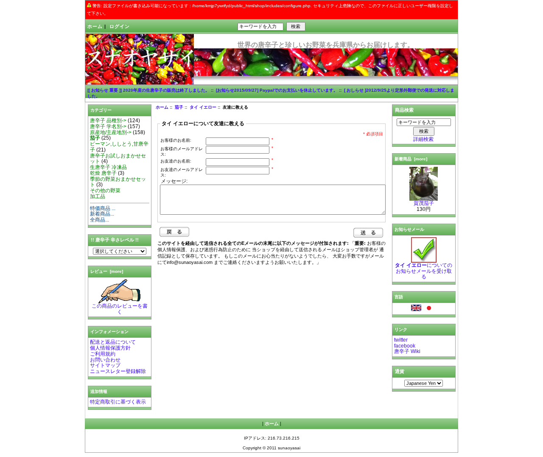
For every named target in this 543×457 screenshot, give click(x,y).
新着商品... (102, 214)
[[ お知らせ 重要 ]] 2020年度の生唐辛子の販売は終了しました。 (148, 90)
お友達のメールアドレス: (181, 172)
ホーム (95, 26)
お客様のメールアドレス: (181, 151)
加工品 (97, 196)
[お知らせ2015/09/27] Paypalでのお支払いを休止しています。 (277, 90)
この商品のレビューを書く (120, 309)
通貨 (399, 371)
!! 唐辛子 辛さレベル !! (115, 239)
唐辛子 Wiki (407, 351)
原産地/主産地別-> (111, 132)
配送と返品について (113, 342)
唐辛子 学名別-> (108, 126)
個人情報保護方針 (110, 348)
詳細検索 (423, 139)
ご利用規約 (102, 354)
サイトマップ (105, 365)
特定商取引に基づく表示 (118, 402)
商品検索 (404, 109)
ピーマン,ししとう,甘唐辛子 (119, 147)
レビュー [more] (106, 271)
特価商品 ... (102, 208)
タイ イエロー (203, 107)
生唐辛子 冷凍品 (108, 167)
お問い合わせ (105, 360)
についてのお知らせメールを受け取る (423, 271)
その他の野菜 (105, 190)
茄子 (179, 107)
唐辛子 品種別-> (108, 120)
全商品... (99, 220)
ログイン (119, 26)
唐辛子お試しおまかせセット (118, 159)
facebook (404, 346)
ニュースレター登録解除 (118, 371)
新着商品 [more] (411, 159)
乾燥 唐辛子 (103, 173)
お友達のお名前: (175, 161)
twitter (401, 340)
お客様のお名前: (175, 140)
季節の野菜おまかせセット (118, 182)
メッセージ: (174, 181)
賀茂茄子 (424, 203)
